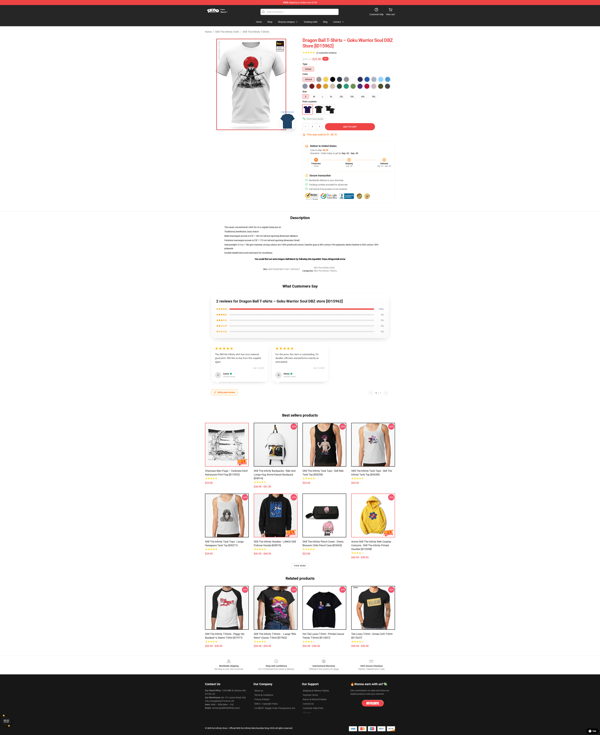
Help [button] (594, 731)
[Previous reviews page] (371, 393)
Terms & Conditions (263, 695)
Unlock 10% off (6, 721)
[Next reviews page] (386, 393)
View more (300, 566)
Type (304, 64)
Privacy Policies (261, 699)
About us (258, 690)
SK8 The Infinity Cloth (227, 31)
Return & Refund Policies (315, 699)
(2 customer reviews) (326, 53)
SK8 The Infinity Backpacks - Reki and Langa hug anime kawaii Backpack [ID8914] (274, 474)
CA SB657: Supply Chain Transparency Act (274, 708)
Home (208, 31)
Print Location (309, 101)
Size (304, 91)
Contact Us (308, 703)
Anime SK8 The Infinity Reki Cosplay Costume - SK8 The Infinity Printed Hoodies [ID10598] (371, 545)
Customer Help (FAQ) (313, 708)
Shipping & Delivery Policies (316, 690)
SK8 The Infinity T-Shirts (256, 31)
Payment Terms (310, 695)
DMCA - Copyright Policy (266, 703)
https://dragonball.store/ (333, 259)
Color (305, 74)
